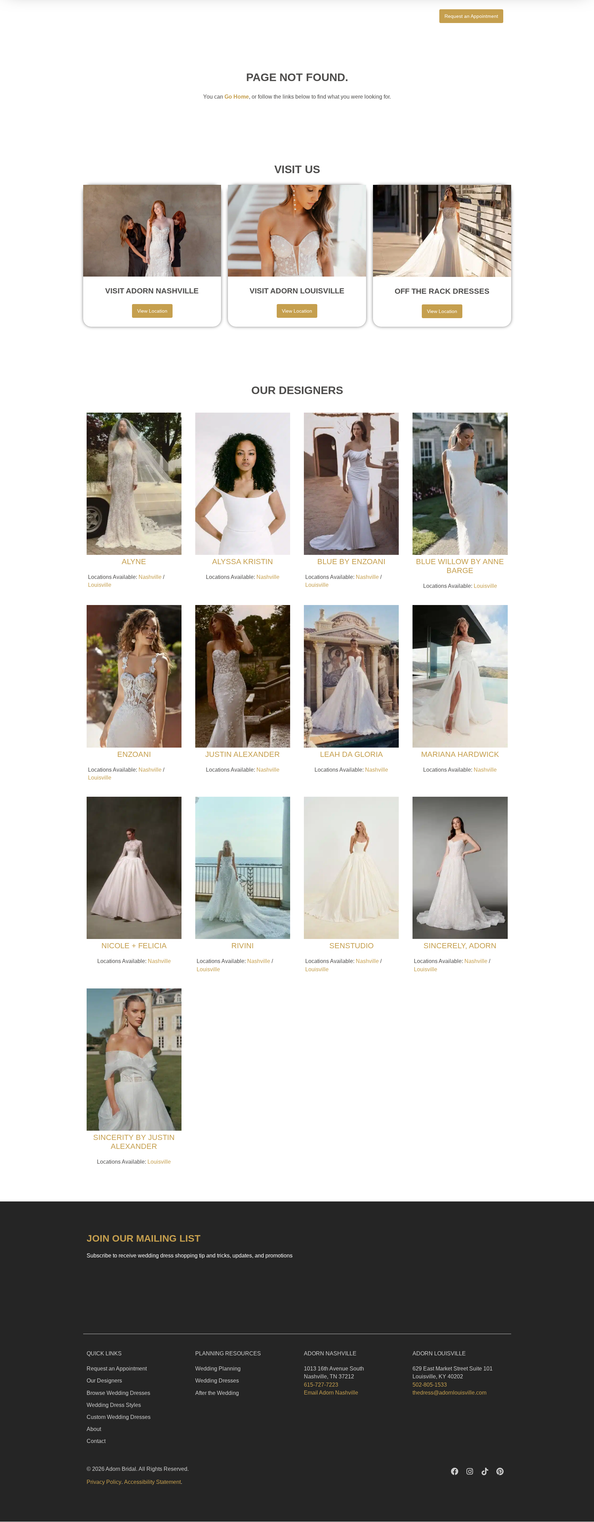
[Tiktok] (485, 1471)
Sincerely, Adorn (460, 945)
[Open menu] (518, 15)
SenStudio (351, 945)
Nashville (150, 577)
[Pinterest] (500, 1471)
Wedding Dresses (217, 1381)
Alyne (134, 561)
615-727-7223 (321, 1385)
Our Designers (104, 1381)
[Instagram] (469, 1471)
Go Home (236, 97)
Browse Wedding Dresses (118, 1393)
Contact (96, 1441)
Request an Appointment (117, 1369)
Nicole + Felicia (134, 945)
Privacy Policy (104, 1482)
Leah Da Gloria (351, 754)
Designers (409, 16)
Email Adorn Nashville (331, 1393)
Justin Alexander (242, 754)
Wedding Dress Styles (114, 1405)
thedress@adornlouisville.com (449, 1393)
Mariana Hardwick (460, 754)
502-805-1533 (429, 1385)
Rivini (242, 945)
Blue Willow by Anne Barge (460, 566)
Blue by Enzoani (351, 561)
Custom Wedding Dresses (119, 1417)
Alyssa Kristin (242, 561)
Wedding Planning (218, 1369)
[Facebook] (454, 1471)
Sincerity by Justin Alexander (134, 1142)
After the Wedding (217, 1393)
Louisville (99, 585)
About (94, 1429)
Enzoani (134, 754)
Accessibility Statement (152, 1482)
